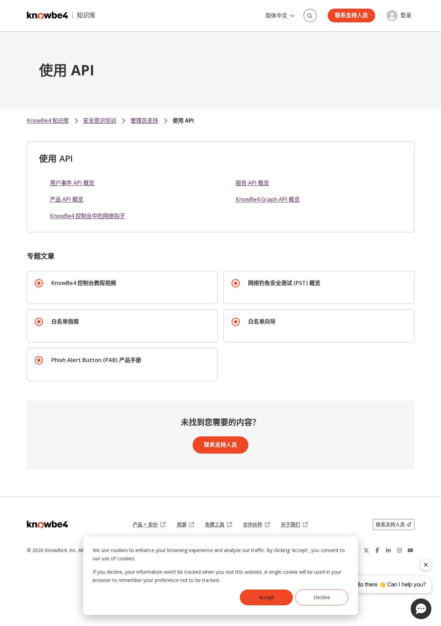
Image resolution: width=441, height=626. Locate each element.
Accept (266, 597)
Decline (322, 597)
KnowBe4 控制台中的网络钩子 (87, 216)
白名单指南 (65, 321)
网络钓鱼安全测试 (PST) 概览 (284, 283)
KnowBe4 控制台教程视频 (83, 283)
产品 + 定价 (149, 524)
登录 (405, 15)
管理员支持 (144, 120)
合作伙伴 (256, 524)
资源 (185, 524)
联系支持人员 (351, 15)
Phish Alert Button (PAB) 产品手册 (96, 360)
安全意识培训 (99, 120)
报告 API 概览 (252, 183)
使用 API (183, 120)
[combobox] (310, 15)
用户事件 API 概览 (72, 183)
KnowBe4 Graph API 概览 (268, 199)
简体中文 (276, 15)
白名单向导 (262, 321)
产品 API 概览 (66, 199)
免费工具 (218, 524)
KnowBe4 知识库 (48, 120)
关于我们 (294, 524)
